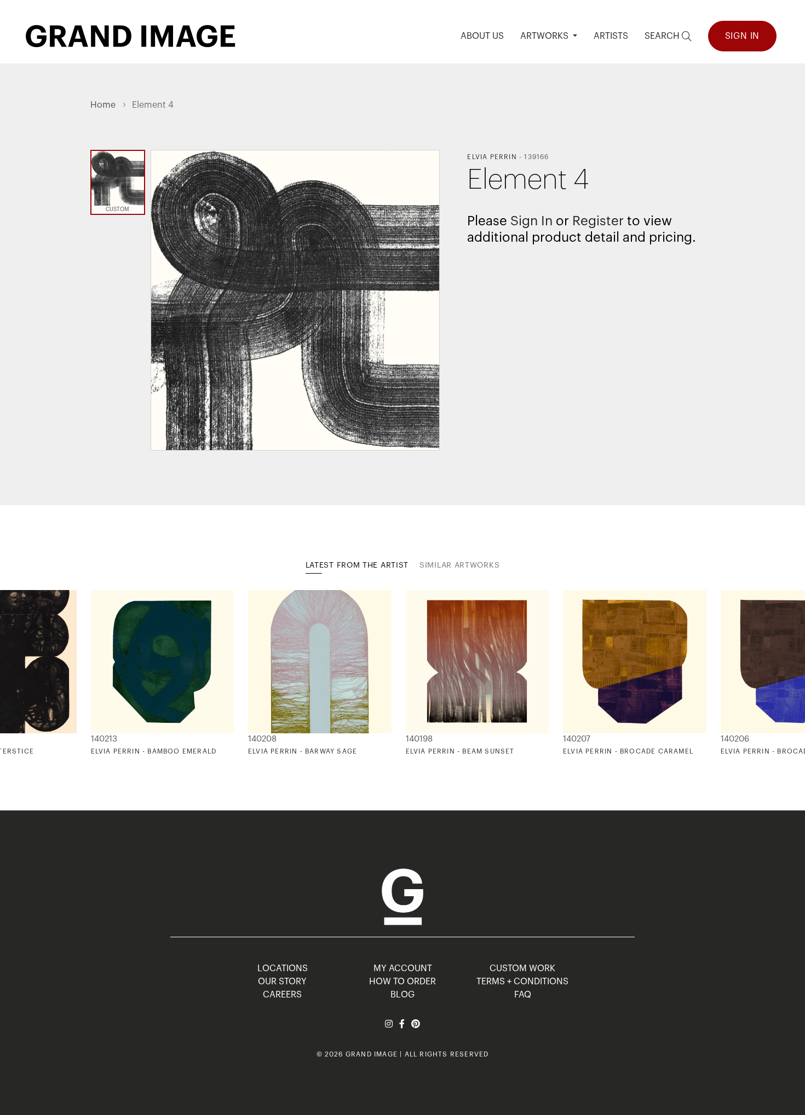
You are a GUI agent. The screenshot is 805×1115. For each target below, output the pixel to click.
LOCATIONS (282, 968)
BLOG (402, 994)
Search (663, 36)
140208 (262, 739)
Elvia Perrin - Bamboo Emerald (154, 751)
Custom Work (522, 968)
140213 (104, 739)
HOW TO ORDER (402, 981)
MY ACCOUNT (402, 968)
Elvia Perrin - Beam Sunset (460, 751)
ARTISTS (611, 36)
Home (103, 105)
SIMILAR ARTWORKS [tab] (459, 565)
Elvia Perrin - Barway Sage (302, 751)
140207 (576, 739)
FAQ (522, 994)
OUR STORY (282, 981)
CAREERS (282, 994)
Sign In (742, 36)
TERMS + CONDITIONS (522, 981)
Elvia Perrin (491, 157)
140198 (419, 739)
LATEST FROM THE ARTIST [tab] (357, 565)
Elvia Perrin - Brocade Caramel (628, 751)
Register (598, 220)
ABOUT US (482, 36)
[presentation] (98, 673)
